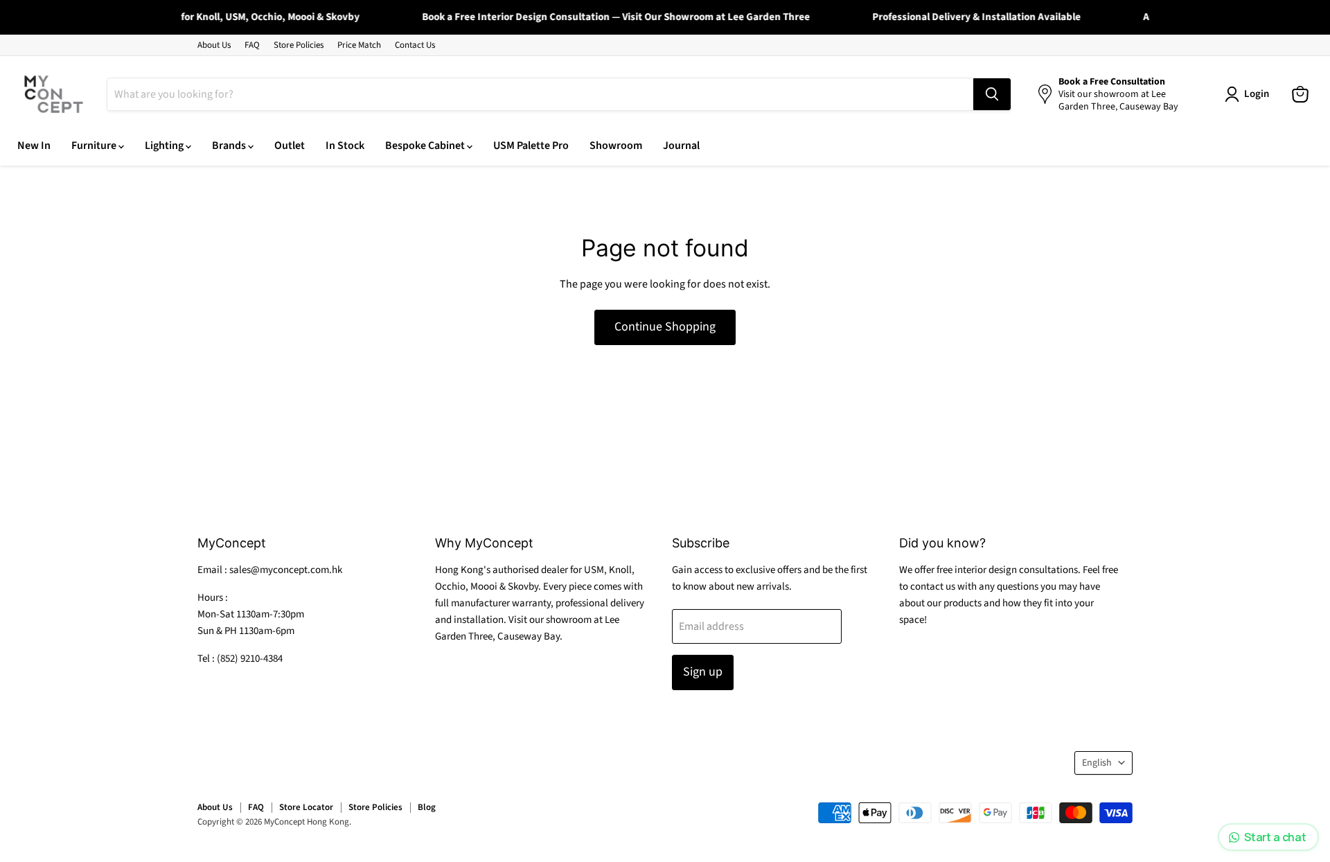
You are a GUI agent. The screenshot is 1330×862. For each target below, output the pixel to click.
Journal (681, 145)
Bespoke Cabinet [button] (426, 145)
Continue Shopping (665, 326)
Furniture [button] (94, 145)
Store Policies (298, 45)
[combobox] (540, 94)
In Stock (345, 145)
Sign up (702, 671)
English (1097, 763)
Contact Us (415, 45)
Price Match (359, 45)
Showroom (615, 145)
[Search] (992, 94)
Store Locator (306, 807)
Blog (427, 807)
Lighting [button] (165, 145)
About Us (214, 45)
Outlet (289, 145)
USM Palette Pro (531, 145)
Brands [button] (230, 145)
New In (34, 145)
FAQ (252, 45)
